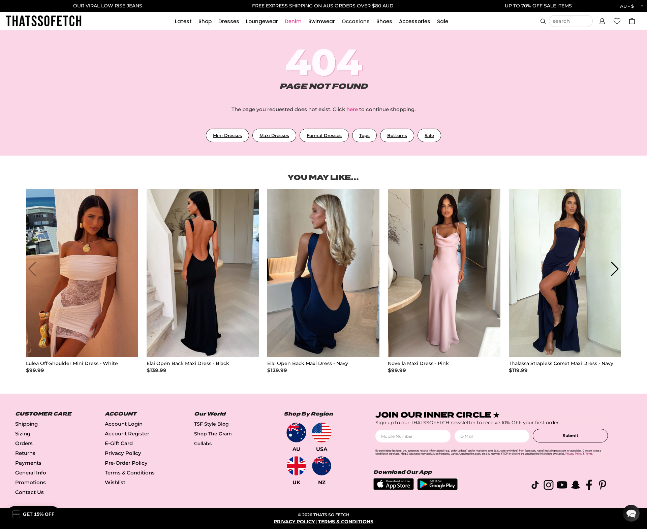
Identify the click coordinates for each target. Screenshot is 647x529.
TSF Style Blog (211, 424)
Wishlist (115, 482)
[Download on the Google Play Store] (437, 488)
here (352, 109)
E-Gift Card (119, 443)
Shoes (384, 21)
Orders (24, 443)
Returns (25, 453)
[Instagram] (548, 486)
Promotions (30, 482)
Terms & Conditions (130, 472)
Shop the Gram (213, 434)
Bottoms (397, 135)
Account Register (127, 433)
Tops (364, 135)
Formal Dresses (324, 135)
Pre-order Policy (126, 463)
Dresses (228, 21)
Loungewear (262, 21)
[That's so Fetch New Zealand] (321, 465)
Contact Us (29, 492)
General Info (30, 472)
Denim (293, 21)
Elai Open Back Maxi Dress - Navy (307, 363)
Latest (183, 21)
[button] (602, 20)
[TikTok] (535, 486)
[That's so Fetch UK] (296, 465)
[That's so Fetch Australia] (296, 432)
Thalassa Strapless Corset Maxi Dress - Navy (561, 363)
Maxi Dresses (274, 135)
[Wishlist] (617, 21)
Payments (28, 463)
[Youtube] (562, 486)
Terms (588, 453)
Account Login (124, 424)
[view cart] (631, 21)
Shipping (26, 424)
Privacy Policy (123, 453)
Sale (442, 21)
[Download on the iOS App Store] (393, 488)
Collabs (203, 443)
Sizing (22, 433)
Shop (205, 21)
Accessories (414, 21)
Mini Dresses (227, 135)
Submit (570, 435)
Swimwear (321, 21)
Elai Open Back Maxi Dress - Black (188, 363)
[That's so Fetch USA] (321, 432)
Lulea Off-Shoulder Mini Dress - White (72, 363)
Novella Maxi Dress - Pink (418, 363)
